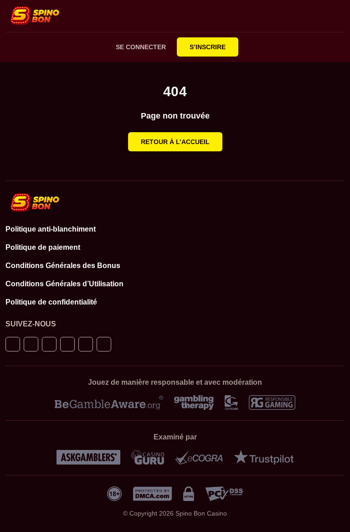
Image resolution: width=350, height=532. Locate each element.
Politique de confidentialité (51, 302)
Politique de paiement (42, 247)
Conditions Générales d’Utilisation (64, 284)
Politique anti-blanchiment (50, 229)
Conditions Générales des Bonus (62, 265)
